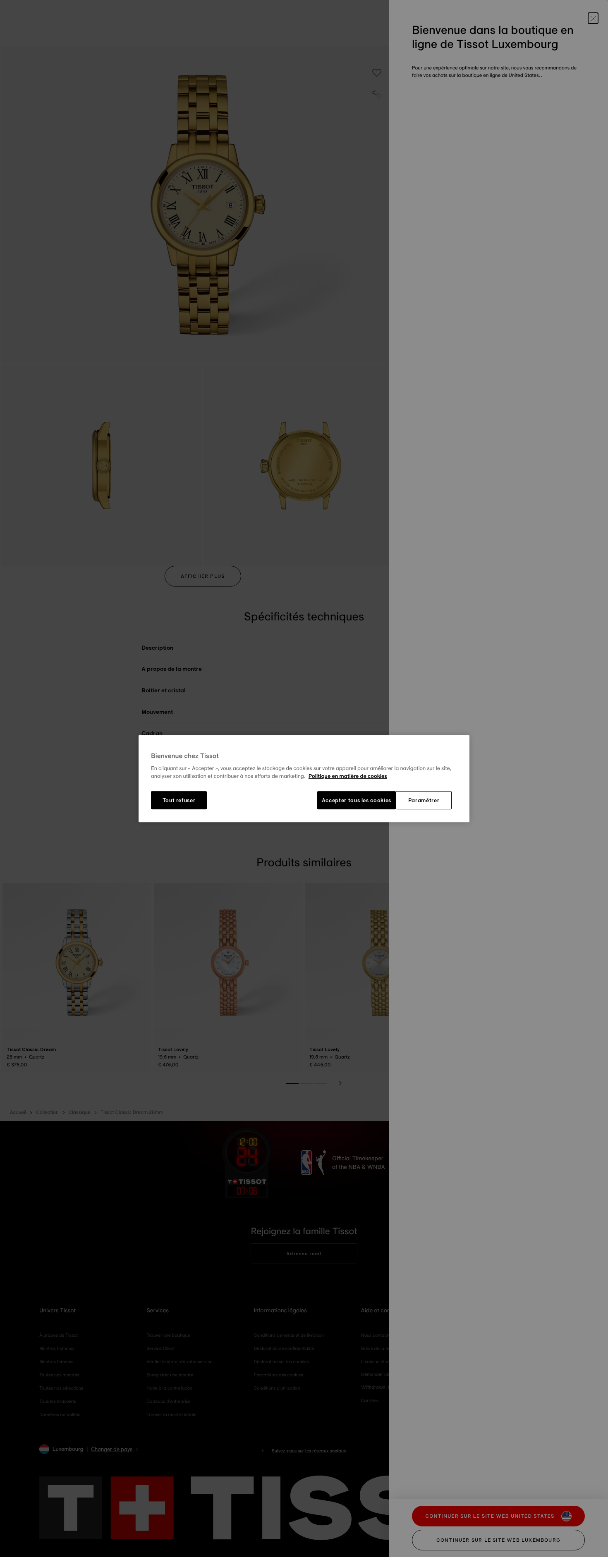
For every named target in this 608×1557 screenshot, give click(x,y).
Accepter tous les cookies (356, 800)
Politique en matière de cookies (348, 776)
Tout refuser (179, 800)
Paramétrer (424, 800)
